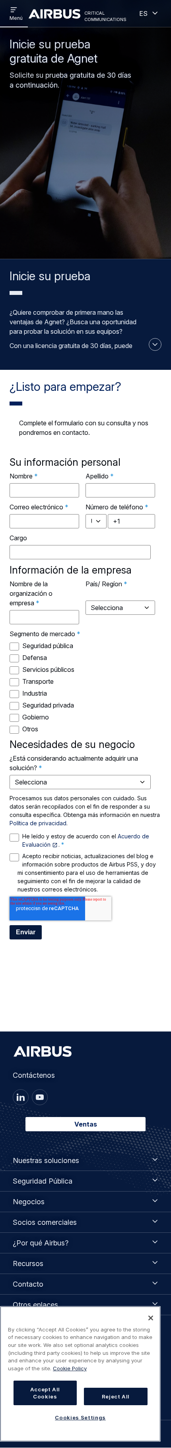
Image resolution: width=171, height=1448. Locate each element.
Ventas (85, 1124)
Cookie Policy (70, 1368)
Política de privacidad (38, 823)
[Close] (150, 1318)
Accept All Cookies (45, 1393)
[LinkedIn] (21, 1097)
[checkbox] (84, 687)
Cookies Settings (80, 1417)
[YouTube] (40, 1097)
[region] (80, 1374)
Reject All (116, 1396)
